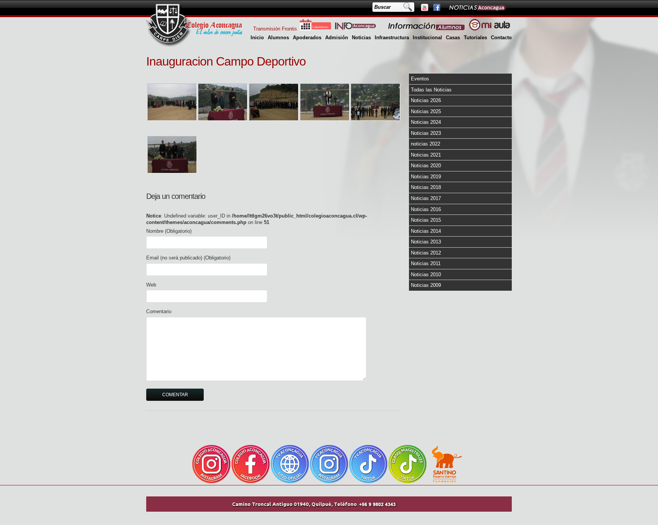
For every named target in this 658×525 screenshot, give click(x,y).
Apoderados (307, 37)
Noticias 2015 (426, 220)
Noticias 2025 (426, 111)
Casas (453, 37)
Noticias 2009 (426, 285)
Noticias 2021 (426, 155)
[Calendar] (315, 29)
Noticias (361, 37)
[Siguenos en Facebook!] (436, 7)
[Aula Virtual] (489, 29)
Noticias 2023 (426, 133)
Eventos (420, 79)
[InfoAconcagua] (360, 29)
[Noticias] (477, 7)
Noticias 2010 (426, 274)
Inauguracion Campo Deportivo (226, 61)
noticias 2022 (425, 144)
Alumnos (278, 37)
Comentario (158, 311)
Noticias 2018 (426, 187)
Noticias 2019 (426, 176)
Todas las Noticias (431, 90)
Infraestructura (392, 37)
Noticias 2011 (426, 263)
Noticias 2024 (426, 122)
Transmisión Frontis (275, 29)
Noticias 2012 (426, 253)
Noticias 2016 (426, 209)
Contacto (501, 37)
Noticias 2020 (426, 165)
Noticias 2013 (426, 242)
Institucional (427, 37)
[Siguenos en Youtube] (424, 7)
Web (151, 285)
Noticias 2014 (426, 231)
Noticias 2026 (426, 100)
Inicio (257, 37)
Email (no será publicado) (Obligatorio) (188, 258)
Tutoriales (475, 37)
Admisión (336, 37)
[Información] (427, 29)
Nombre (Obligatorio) (169, 231)
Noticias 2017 (426, 198)
